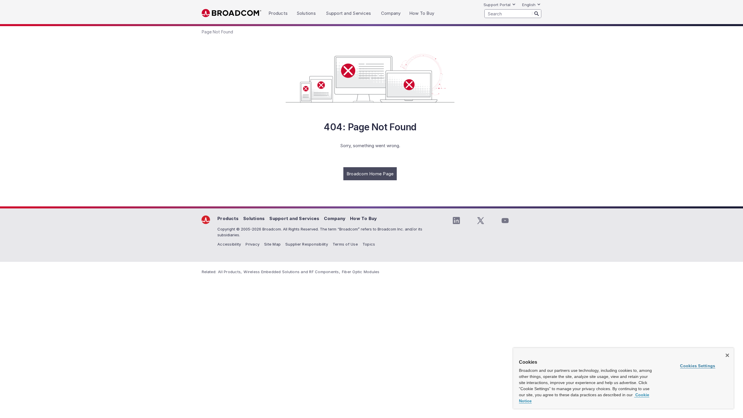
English (528, 4)
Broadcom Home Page (370, 173)
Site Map (272, 244)
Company (334, 218)
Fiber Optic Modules (361, 271)
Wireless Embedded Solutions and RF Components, (292, 271)
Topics (369, 244)
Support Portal (497, 4)
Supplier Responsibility (306, 244)
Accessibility (229, 244)
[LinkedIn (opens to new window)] (456, 220)
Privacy (252, 244)
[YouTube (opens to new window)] (505, 220)
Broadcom (231, 13)
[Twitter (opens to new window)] (480, 220)
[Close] (727, 355)
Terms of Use (345, 244)
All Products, (230, 271)
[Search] (536, 13)
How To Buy (363, 218)
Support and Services (294, 218)
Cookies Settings (697, 365)
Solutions (254, 218)
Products (228, 218)
